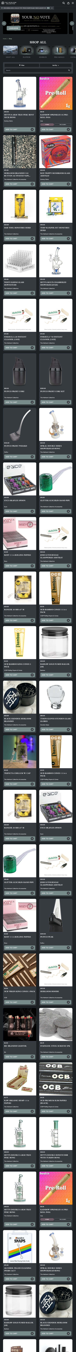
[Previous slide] (4, 23)
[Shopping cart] (68, 3)
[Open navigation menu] (73, 3)
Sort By (54, 65)
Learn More (13, 28)
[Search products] (64, 3)
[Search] (69, 70)
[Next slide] (72, 23)
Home (4, 38)
